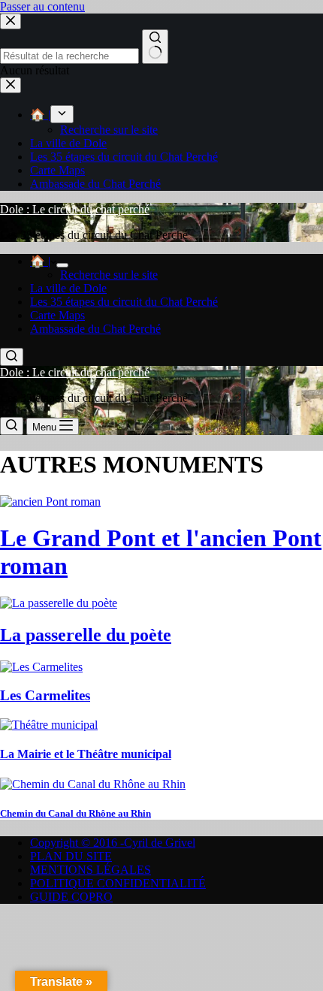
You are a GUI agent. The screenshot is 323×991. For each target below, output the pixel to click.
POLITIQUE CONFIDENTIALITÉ (118, 883)
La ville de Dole (68, 288)
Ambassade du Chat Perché (95, 328)
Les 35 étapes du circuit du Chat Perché (124, 301)
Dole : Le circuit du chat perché (74, 209)
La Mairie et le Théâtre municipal (85, 754)
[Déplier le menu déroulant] (62, 265)
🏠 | (40, 261)
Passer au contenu (42, 6)
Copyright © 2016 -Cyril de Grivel (112, 842)
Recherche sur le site (109, 274)
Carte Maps (57, 315)
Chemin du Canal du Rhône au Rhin (75, 813)
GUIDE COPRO (71, 896)
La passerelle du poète (85, 635)
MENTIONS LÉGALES (90, 869)
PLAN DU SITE (71, 856)
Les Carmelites (45, 695)
